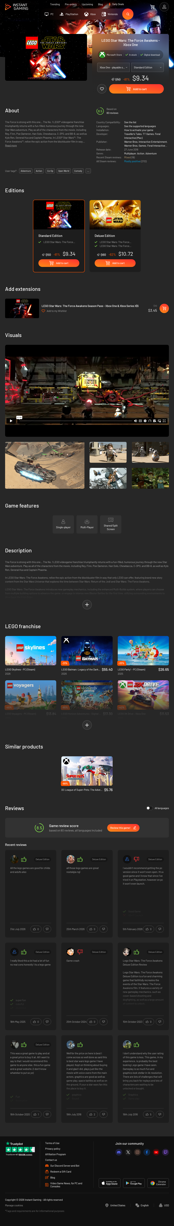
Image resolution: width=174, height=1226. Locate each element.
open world (63, 171)
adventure (26, 171)
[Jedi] (70, 1044)
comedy (78, 171)
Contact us (51, 1159)
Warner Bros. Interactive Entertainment (145, 141)
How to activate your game (138, 130)
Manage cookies (14, 1205)
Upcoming (87, 4)
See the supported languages (140, 126)
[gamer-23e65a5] (14, 952)
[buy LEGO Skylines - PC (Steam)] (30, 650)
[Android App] (134, 1183)
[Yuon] (127, 952)
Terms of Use (52, 1143)
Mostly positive (132, 161)
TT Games (148, 133)
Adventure (151, 153)
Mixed (127, 157)
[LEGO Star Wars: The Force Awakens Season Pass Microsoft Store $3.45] (22, 308)
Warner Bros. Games (135, 145)
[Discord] (118, 1152)
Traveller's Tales (133, 133)
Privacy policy (52, 1148)
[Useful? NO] (47, 929)
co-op (50, 171)
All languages (162, 808)
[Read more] (30, 891)
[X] (128, 1152)
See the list (130, 122)
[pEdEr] (70, 859)
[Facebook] (146, 1152)
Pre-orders (71, 4)
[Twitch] (165, 1152)
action (39, 171)
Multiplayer (130, 153)
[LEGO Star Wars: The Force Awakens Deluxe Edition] (115, 228)
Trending (55, 4)
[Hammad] (127, 1044)
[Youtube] (156, 1152)
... (88, 171)
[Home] (16, 7)
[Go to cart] (152, 7)
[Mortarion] (14, 859)
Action (140, 153)
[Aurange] (70, 952)
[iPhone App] (109, 1183)
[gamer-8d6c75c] (127, 859)
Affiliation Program (55, 1154)
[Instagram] (137, 1152)
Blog (100, 4)
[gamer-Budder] (14, 1044)
